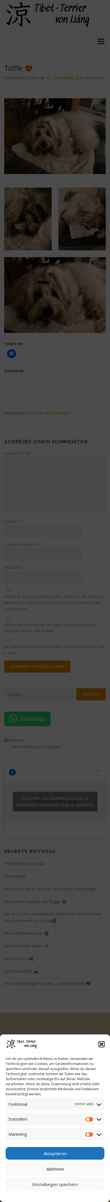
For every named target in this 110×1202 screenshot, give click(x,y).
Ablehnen (55, 1169)
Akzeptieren (55, 1153)
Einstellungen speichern (55, 1184)
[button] (101, 1044)
